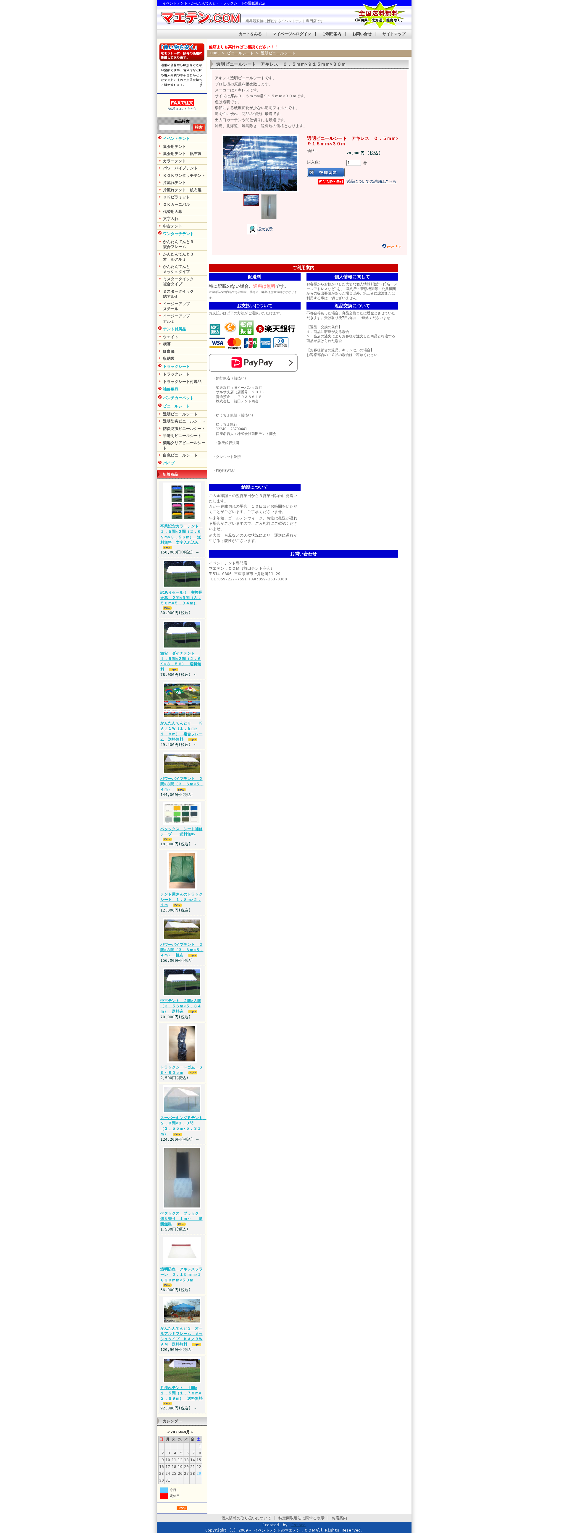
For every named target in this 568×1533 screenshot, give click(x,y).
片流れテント (174, 182)
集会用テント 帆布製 (182, 153)
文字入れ (170, 218)
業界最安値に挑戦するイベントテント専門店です (285, 21)
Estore (298, 1525)
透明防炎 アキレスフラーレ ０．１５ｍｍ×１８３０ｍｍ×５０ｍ (181, 1274)
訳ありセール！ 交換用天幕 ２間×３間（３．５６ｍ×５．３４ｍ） (181, 597)
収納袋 (169, 358)
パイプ (169, 463)
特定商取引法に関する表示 (301, 1518)
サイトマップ (394, 34)
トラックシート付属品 (182, 381)
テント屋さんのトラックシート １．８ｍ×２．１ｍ (181, 899)
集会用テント (174, 146)
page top (394, 246)
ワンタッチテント (178, 234)
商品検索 (182, 121)
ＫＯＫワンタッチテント (184, 175)
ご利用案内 (331, 34)
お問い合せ (362, 34)
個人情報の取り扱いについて (246, 1518)
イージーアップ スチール (185, 306)
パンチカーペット (178, 398)
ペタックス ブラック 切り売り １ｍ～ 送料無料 (181, 1218)
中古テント (172, 226)
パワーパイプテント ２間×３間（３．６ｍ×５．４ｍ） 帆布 (182, 949)
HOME (215, 53)
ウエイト (170, 337)
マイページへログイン (292, 34)
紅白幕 (169, 351)
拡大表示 (265, 229)
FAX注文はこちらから (181, 108)
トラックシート (176, 366)
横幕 (167, 344)
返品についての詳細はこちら (371, 181)
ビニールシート (176, 406)
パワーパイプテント (180, 168)
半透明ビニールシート (182, 435)
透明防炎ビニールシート (184, 421)
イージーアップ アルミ (185, 318)
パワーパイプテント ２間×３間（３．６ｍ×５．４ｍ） (182, 783)
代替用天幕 (172, 211)
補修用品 (170, 389)
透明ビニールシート (180, 414)
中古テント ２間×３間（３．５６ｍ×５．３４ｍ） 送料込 (180, 1006)
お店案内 (339, 1518)
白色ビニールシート (180, 455)
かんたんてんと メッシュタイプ (185, 269)
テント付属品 (174, 329)
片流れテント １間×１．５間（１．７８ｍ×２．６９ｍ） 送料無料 (181, 1393)
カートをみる (250, 34)
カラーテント (174, 161)
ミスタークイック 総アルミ (185, 294)
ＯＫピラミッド (176, 197)
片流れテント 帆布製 (182, 190)
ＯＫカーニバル (176, 204)
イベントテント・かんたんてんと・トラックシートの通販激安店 (214, 3)
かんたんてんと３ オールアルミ (185, 256)
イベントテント (176, 138)
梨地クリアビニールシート (184, 445)
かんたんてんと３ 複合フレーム (185, 244)
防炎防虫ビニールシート (184, 428)
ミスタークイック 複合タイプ (185, 281)
